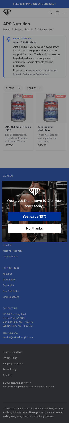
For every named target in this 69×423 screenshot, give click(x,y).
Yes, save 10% (34, 216)
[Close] (63, 184)
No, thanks (34, 228)
